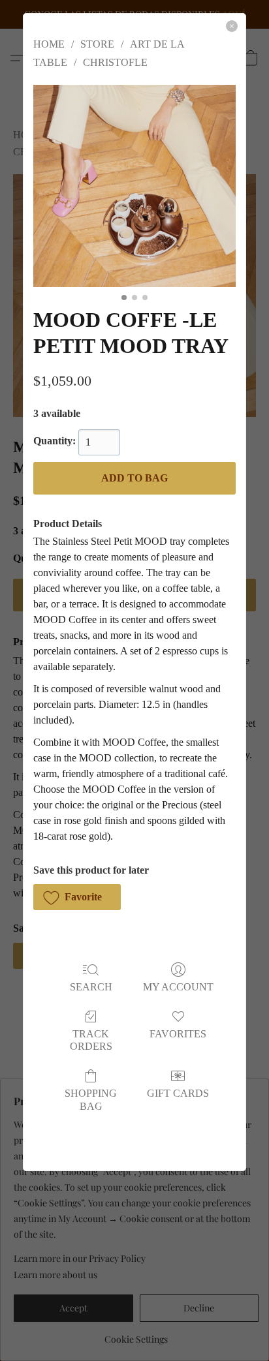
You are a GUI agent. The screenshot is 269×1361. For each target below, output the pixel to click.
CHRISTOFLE (115, 62)
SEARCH (91, 986)
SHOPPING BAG (91, 1099)
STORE (97, 44)
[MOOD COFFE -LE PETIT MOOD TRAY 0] (134, 186)
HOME (49, 44)
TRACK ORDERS (91, 1040)
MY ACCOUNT (178, 986)
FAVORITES (178, 1033)
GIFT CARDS (178, 1093)
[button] (77, 897)
